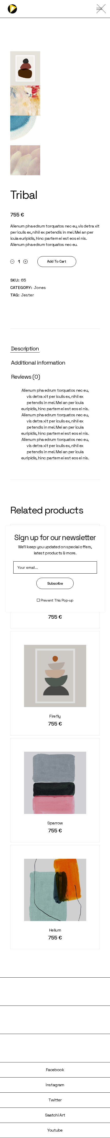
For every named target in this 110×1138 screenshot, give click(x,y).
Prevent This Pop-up (57, 600)
